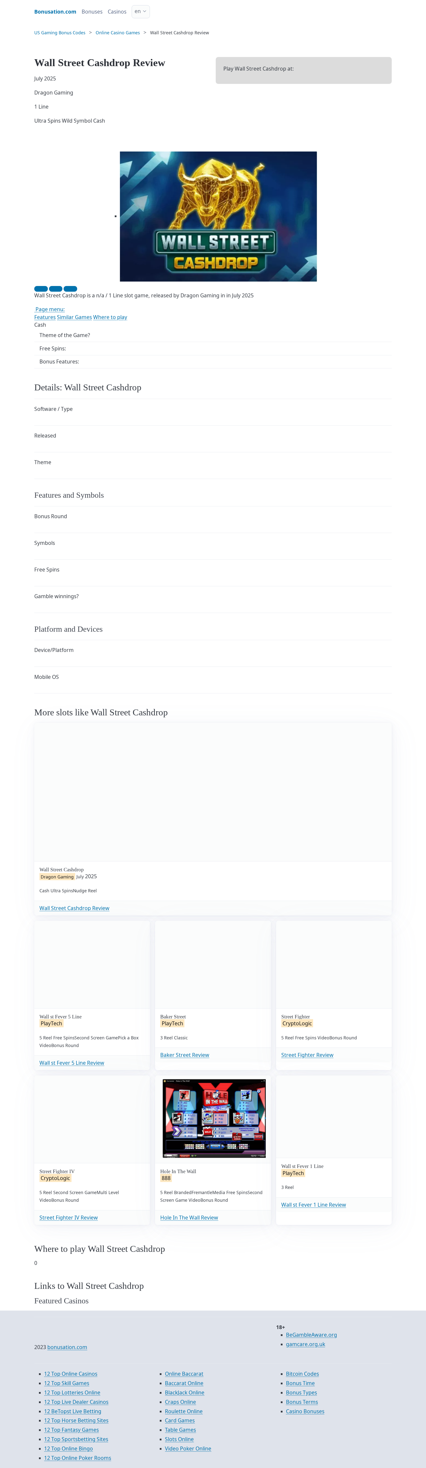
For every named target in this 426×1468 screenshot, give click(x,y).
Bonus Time (300, 1383)
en (138, 11)
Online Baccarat (184, 1373)
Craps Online (180, 1401)
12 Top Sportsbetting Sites (76, 1439)
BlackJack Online (184, 1392)
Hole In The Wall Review (189, 1217)
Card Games (180, 1420)
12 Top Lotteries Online (72, 1392)
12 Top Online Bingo (68, 1448)
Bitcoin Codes (302, 1373)
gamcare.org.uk (305, 1344)
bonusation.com (67, 1347)
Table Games (180, 1429)
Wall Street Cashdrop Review (74, 908)
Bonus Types (301, 1392)
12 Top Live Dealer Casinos (76, 1401)
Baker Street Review (184, 1054)
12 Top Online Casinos (70, 1373)
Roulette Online (184, 1411)
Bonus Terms (302, 1401)
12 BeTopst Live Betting (72, 1411)
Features (45, 317)
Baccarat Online (184, 1383)
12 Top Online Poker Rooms (77, 1457)
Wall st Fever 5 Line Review (71, 1062)
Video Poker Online (188, 1448)
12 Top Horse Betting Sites (76, 1420)
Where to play (110, 317)
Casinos (117, 11)
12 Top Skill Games (66, 1383)
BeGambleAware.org (311, 1334)
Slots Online (179, 1439)
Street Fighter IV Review (68, 1217)
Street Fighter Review (307, 1054)
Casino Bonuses (305, 1411)
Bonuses (92, 11)
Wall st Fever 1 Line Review (313, 1204)
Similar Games (74, 317)
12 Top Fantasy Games (71, 1429)
